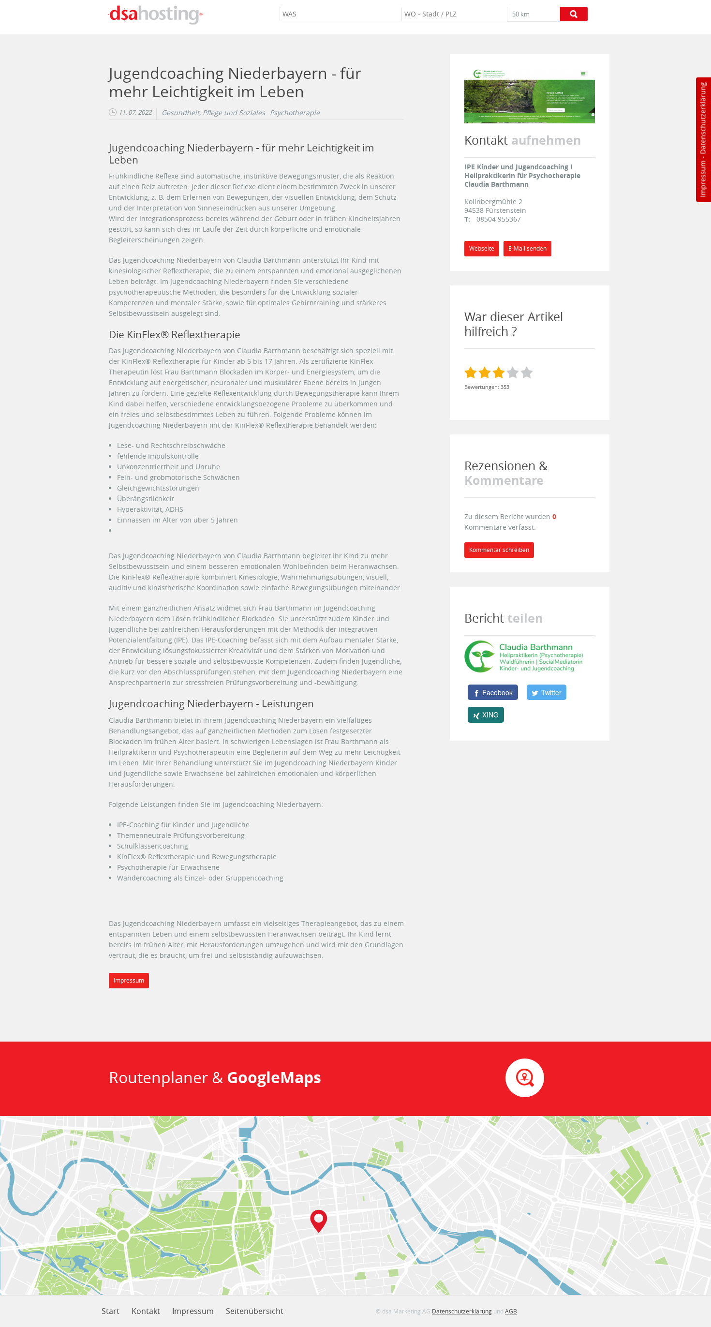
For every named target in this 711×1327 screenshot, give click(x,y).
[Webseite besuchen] (529, 95)
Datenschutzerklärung (702, 118)
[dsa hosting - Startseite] (155, 15)
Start (110, 1311)
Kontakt (146, 1311)
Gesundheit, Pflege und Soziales (213, 112)
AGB (511, 1311)
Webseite (481, 248)
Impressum (702, 179)
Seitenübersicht (254, 1311)
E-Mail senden (527, 248)
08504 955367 (498, 219)
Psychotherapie (295, 112)
